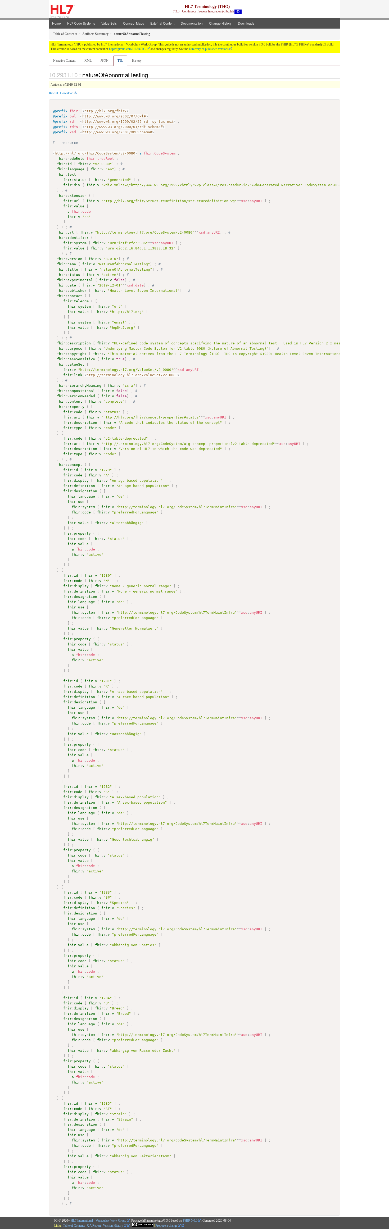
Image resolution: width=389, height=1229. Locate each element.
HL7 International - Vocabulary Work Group (98, 1220)
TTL (120, 60)
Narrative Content (64, 60)
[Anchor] (151, 75)
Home (56, 23)
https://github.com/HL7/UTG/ (127, 49)
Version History (113, 1225)
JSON (104, 60)
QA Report (94, 1225)
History (137, 60)
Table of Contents (74, 1225)
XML (88, 60)
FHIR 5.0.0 (190, 1220)
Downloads (246, 23)
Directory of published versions (209, 49)
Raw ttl (53, 93)
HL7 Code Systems (81, 23)
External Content (162, 23)
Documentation (192, 23)
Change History (220, 23)
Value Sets (109, 23)
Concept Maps (133, 23)
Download (66, 93)
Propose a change (166, 1225)
